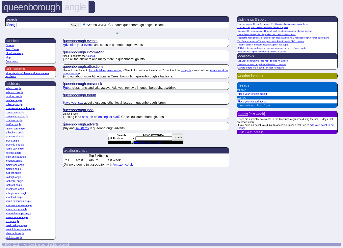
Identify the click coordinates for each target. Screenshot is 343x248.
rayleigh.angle (13, 177)
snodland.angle (14, 197)
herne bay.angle (15, 148)
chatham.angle (14, 120)
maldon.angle (13, 168)
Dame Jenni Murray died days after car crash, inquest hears (266, 34)
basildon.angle (14, 96)
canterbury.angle (15, 112)
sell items (82, 128)
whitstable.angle (15, 233)
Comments (12, 61)
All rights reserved (58, 244)
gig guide (186, 70)
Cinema (10, 45)
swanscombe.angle (17, 217)
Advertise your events (78, 44)
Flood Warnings (14, 53)
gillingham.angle (15, 132)
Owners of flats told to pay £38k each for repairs (260, 68)
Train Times (12, 49)
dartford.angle (13, 124)
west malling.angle (16, 225)
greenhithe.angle (15, 144)
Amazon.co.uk (123, 164)
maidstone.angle (15, 164)
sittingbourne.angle (16, 193)
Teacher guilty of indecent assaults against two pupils (262, 44)
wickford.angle (14, 237)
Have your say (73, 102)
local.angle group (34, 244)
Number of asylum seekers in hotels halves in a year (262, 27)
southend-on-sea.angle (19, 205)
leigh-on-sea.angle (16, 156)
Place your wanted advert (252, 101)
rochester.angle (14, 180)
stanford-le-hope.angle (18, 213)
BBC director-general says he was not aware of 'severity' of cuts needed (272, 48)
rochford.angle (14, 184)
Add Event (246, 131)
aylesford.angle (14, 92)
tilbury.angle (12, 221)
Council (90, 55)
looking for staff (108, 117)
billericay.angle (14, 104)
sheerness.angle (15, 188)
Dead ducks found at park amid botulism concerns (261, 64)
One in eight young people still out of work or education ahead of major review (274, 31)
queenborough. (80, 41)
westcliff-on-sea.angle (18, 229)
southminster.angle (16, 209)
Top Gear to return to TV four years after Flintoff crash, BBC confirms (270, 41)
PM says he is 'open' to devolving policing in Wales (261, 51)
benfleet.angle (14, 100)
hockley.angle (13, 152)
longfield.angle (14, 160)
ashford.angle (13, 88)
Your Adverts (247, 105)
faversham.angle (15, 128)
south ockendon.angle (18, 201)
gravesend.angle (15, 136)
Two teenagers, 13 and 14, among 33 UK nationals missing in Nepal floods (272, 24)
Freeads (243, 85)
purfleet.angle (13, 172)
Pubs (66, 87)
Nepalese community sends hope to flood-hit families (262, 61)
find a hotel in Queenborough (105, 70)
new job (87, 117)
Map (8, 57)
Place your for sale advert (252, 93)
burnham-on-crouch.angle (20, 108)
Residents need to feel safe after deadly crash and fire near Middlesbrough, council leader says (283, 38)
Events (243, 114)
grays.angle (12, 140)
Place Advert (264, 105)
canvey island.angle (17, 116)
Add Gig (258, 131)
